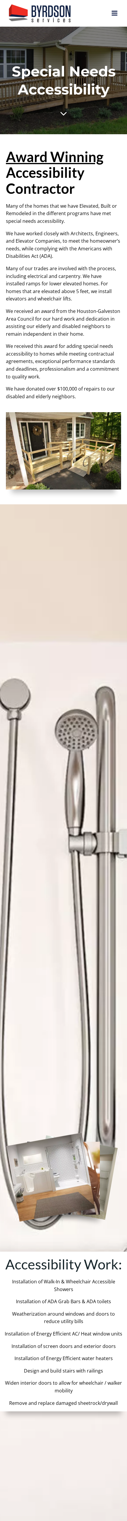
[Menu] (115, 13)
